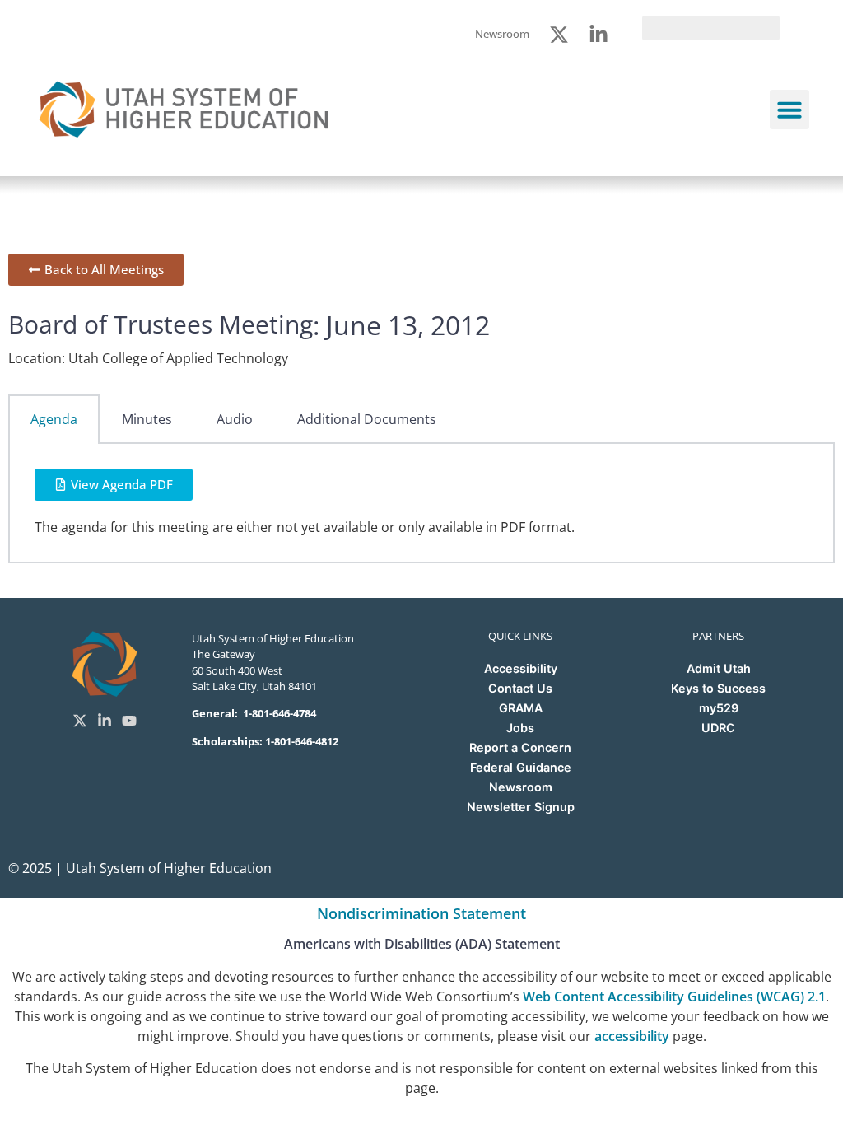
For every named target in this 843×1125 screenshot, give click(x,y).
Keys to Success (718, 688)
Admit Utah (719, 668)
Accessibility (520, 668)
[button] (789, 109)
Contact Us (520, 688)
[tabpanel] (421, 503)
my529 (718, 708)
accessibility (631, 1036)
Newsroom (520, 787)
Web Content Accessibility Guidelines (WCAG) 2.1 (674, 996)
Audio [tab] (235, 419)
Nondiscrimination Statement (421, 913)
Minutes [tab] (147, 419)
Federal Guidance (520, 767)
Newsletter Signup (521, 807)
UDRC (718, 728)
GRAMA (521, 708)
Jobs (520, 728)
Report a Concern (520, 747)
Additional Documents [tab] (366, 419)
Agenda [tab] (53, 419)
